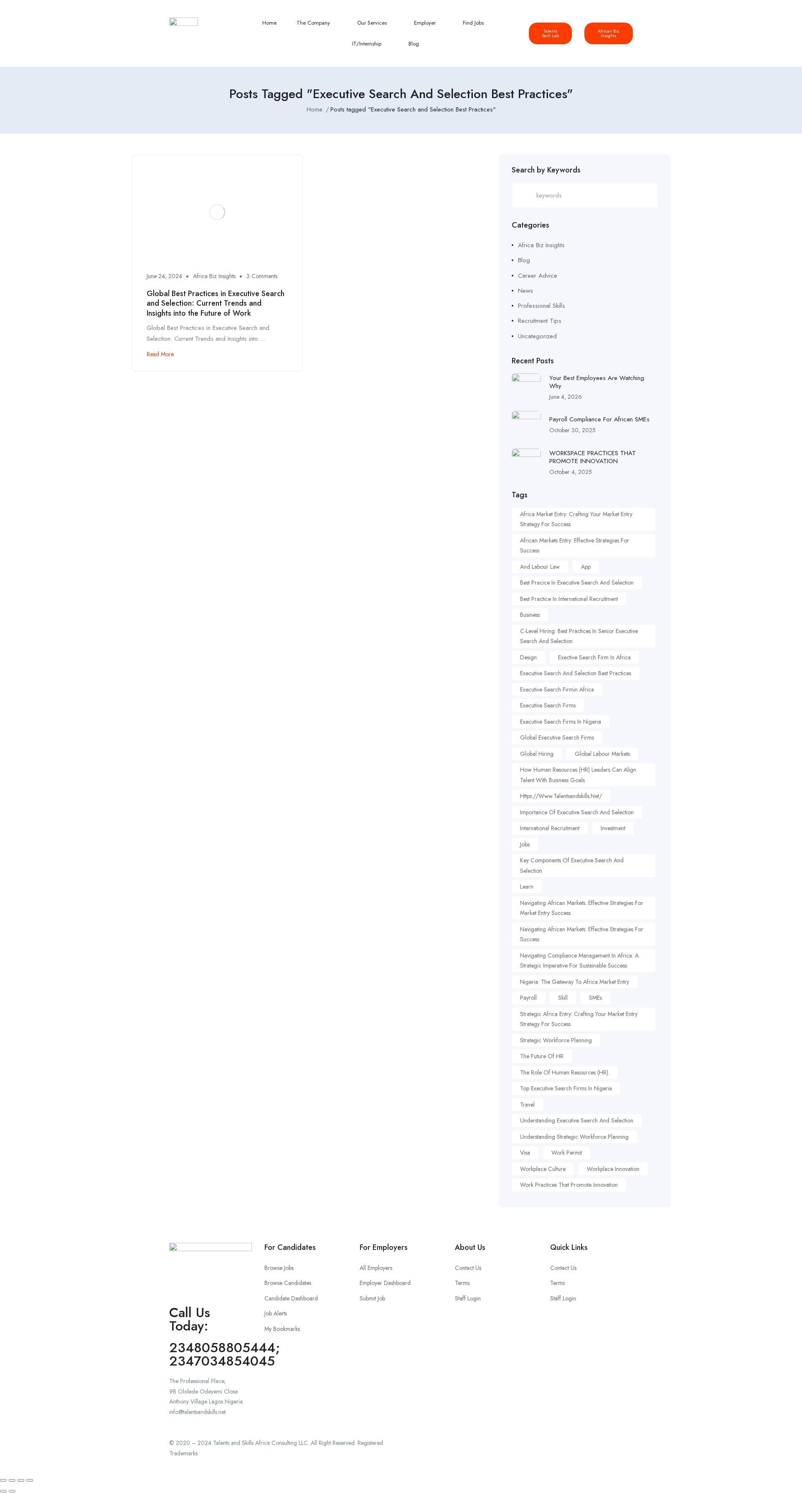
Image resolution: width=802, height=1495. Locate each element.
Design (528, 657)
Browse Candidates (287, 1283)
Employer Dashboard (385, 1283)
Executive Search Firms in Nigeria (560, 721)
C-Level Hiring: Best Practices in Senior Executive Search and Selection (579, 636)
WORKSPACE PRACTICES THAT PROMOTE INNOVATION (592, 457)
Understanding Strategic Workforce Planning (574, 1137)
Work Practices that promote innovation (569, 1185)
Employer (425, 23)
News (525, 290)
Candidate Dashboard (291, 1298)
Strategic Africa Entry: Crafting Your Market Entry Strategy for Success (578, 1019)
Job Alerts (275, 1313)
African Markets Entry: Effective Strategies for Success (574, 545)
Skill (563, 997)
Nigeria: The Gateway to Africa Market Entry (574, 982)
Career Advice (537, 275)
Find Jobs (474, 23)
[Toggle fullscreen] (12, 1480)
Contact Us (468, 1268)
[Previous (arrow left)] (3, 1491)
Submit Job (372, 1298)
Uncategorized (537, 336)
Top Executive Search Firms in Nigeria (566, 1088)
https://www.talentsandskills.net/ (561, 796)
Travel (527, 1104)
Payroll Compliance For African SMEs (599, 419)
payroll (528, 997)
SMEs (595, 997)
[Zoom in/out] (3, 1480)
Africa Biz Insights (214, 276)
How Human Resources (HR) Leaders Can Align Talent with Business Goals (578, 774)
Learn (526, 886)
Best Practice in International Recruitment (569, 599)
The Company (314, 23)
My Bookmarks (282, 1329)
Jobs (525, 844)
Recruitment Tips (539, 320)
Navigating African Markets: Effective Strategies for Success (581, 934)
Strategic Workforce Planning (556, 1040)
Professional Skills (541, 305)
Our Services (372, 23)
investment (613, 828)
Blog (414, 44)
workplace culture (543, 1169)
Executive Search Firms (548, 705)
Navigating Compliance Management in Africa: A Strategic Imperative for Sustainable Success (579, 960)
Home (269, 23)
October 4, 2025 (570, 472)
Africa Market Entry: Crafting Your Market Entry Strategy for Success (576, 519)
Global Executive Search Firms (557, 737)
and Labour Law (540, 567)
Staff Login (468, 1298)
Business (530, 615)
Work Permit (566, 1152)
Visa (525, 1152)
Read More (160, 354)
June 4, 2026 (565, 397)
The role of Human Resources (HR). (564, 1072)
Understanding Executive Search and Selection (576, 1120)
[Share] (21, 1480)
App (586, 567)
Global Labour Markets (602, 754)
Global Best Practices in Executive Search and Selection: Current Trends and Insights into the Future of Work (215, 303)
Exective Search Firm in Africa (594, 657)
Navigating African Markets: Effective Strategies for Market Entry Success (581, 908)
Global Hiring (536, 754)
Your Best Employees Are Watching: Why (597, 382)
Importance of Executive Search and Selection (577, 812)
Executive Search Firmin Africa (557, 689)
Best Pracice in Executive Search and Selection (577, 582)
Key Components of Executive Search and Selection (572, 865)
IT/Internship (367, 44)
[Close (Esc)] (29, 1480)
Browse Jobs (279, 1268)
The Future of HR (541, 1056)
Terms (462, 1283)
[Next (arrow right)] (12, 1491)
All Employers (376, 1268)
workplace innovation (613, 1169)
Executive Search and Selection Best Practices (575, 673)
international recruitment (549, 828)
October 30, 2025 (572, 430)
